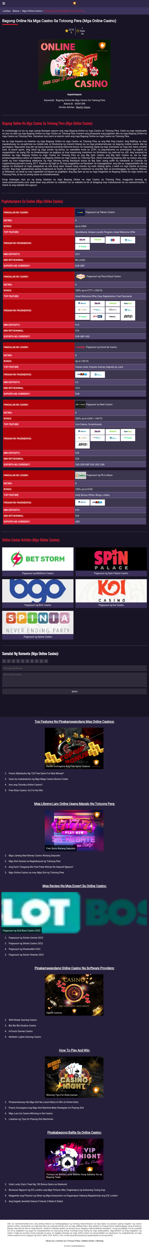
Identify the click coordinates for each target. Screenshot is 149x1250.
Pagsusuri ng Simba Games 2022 (26, 937)
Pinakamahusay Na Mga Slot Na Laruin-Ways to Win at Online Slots (43, 1102)
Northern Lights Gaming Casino (25, 1037)
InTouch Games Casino (21, 1031)
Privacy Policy (74, 1241)
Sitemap (99, 1241)
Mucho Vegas (83, 107)
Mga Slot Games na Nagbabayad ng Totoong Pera (35, 861)
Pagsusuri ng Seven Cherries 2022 (26, 954)
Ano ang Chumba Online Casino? (26, 784)
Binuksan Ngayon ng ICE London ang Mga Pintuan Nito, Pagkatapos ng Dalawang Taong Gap (57, 1190)
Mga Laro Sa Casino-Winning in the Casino (31, 1113)
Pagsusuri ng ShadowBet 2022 (24, 949)
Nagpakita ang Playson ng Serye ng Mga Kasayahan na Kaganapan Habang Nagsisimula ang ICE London (63, 1195)
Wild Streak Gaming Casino (23, 1020)
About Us (50, 1241)
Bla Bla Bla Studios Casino (22, 1025)
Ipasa (74, 691)
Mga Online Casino (32, 11)
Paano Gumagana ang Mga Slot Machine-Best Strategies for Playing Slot (46, 1107)
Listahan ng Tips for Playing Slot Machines (31, 1119)
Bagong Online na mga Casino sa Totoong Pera (69, 11)
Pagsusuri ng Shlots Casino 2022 (26, 943)
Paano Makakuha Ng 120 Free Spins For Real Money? (36, 773)
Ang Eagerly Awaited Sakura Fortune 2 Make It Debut (36, 1201)
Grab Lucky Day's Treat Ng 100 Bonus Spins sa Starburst (38, 1184)
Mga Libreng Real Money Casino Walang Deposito (34, 855)
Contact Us (61, 1241)
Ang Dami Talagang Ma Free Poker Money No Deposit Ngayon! (41, 867)
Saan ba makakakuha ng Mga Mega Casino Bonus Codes (38, 779)
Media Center (88, 1241)
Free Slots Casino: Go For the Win (26, 790)
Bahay (16, 11)
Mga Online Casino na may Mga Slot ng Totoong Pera (36, 872)
